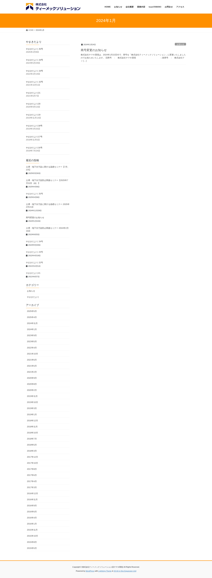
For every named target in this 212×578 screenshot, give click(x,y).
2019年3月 (32, 408)
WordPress (90, 571)
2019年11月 (32, 396)
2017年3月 (32, 487)
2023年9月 (32, 335)
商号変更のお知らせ (94, 50)
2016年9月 (32, 505)
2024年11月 (32, 323)
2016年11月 (32, 499)
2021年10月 (32, 354)
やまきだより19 (33, 115)
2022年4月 (32, 348)
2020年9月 (32, 378)
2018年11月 (32, 426)
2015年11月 (32, 530)
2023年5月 (32, 341)
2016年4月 (32, 518)
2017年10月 (32, 463)
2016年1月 (32, 524)
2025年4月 (32, 317)
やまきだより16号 (34, 147)
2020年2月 (32, 390)
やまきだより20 (33, 104)
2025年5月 (32, 311)
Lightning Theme (105, 571)
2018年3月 (32, 451)
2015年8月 (32, 542)
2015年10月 (32, 536)
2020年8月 (32, 384)
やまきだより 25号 (34, 49)
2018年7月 (32, 439)
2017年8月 (32, 469)
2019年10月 (32, 402)
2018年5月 (32, 445)
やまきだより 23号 (34, 71)
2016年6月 (32, 511)
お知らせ (180, 44)
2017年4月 (32, 481)
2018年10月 (32, 433)
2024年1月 (32, 329)
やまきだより (33, 297)
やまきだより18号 (34, 126)
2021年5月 (32, 366)
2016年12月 (32, 493)
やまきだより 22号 (34, 82)
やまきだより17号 (34, 137)
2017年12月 (32, 457)
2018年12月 (32, 420)
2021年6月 (32, 360)
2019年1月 (32, 414)
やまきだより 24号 (34, 60)
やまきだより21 (33, 93)
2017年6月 (32, 475)
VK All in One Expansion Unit (125, 571)
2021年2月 (32, 372)
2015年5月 (32, 548)
